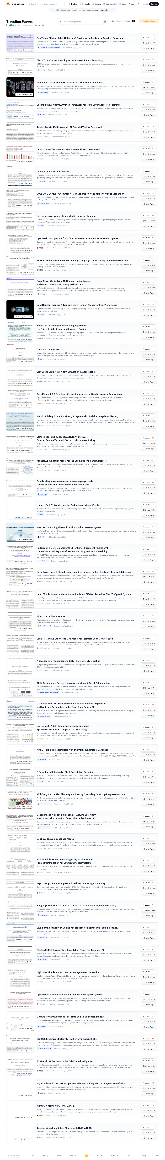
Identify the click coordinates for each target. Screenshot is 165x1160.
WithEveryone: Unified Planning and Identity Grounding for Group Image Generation (81, 794)
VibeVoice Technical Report (51, 616)
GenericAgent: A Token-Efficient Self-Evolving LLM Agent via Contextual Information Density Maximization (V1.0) (66, 816)
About (59, 1156)
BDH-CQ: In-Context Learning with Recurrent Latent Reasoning (70, 60)
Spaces (98, 4)
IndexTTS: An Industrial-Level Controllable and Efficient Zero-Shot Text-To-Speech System (84, 594)
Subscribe (104, 10)
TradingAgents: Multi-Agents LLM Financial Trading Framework (70, 127)
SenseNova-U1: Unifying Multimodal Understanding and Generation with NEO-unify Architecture (64, 282)
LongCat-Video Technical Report (53, 171)
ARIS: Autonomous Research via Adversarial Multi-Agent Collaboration (73, 682)
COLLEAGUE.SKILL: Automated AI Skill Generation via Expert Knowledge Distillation (80, 193)
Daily (112, 21)
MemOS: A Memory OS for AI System (56, 1105)
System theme (15, 1156)
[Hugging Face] (86, 1155)
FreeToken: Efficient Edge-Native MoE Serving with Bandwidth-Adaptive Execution (80, 37)
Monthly (127, 21)
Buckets (111, 4)
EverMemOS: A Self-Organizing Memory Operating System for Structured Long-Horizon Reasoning (63, 727)
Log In (145, 4)
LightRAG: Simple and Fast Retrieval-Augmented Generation (68, 972)
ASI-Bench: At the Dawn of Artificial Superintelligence (64, 1061)
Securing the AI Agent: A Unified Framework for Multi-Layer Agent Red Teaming (78, 104)
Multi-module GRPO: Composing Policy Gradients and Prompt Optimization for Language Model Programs (65, 861)
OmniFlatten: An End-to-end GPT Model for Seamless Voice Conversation (75, 638)
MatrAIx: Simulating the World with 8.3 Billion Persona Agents (69, 527)
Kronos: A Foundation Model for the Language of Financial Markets (72, 460)
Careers (73, 1156)
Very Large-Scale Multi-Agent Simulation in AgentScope (66, 371)
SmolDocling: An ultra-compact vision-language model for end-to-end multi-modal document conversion (65, 483)
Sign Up (154, 4)
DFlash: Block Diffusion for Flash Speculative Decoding (65, 771)
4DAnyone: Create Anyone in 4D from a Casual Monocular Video (69, 82)
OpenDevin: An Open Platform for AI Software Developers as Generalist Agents (77, 238)
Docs (124, 4)
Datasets (86, 4)
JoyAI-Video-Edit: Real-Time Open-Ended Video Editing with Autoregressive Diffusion (81, 1083)
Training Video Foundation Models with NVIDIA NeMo (64, 1127)
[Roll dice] (104, 21)
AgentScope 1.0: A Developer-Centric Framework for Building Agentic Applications (79, 393)
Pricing (131, 4)
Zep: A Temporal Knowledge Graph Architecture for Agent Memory (71, 883)
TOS (32, 1156)
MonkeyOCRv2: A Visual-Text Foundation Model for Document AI (70, 949)
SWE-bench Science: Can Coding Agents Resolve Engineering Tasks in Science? (77, 927)
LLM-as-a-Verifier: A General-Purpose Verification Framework (69, 149)
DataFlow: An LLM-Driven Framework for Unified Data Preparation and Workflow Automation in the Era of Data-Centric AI (71, 705)
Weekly (119, 21)
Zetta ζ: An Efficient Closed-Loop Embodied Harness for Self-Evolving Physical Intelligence (84, 571)
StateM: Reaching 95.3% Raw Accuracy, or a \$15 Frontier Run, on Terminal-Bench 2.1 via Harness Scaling (66, 438)
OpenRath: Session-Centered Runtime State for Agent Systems (69, 994)
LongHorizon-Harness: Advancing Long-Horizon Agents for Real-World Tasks (77, 304)
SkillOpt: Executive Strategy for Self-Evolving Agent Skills (67, 1038)
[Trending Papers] (133, 21)
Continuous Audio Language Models (55, 838)
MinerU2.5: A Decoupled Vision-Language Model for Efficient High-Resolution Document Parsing (62, 327)
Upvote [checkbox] (149, 37)
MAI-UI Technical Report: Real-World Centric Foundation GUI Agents (72, 749)
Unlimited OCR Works (48, 349)
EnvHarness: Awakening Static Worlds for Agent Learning (66, 215)
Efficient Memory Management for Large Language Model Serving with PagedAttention (82, 260)
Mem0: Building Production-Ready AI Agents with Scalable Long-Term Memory (78, 416)
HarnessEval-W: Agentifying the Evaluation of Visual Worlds (68, 505)
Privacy (45, 1156)
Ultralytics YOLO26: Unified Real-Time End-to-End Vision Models (70, 1016)
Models (74, 4)
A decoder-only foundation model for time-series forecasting (68, 660)
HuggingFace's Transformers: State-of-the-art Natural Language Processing (76, 905)
